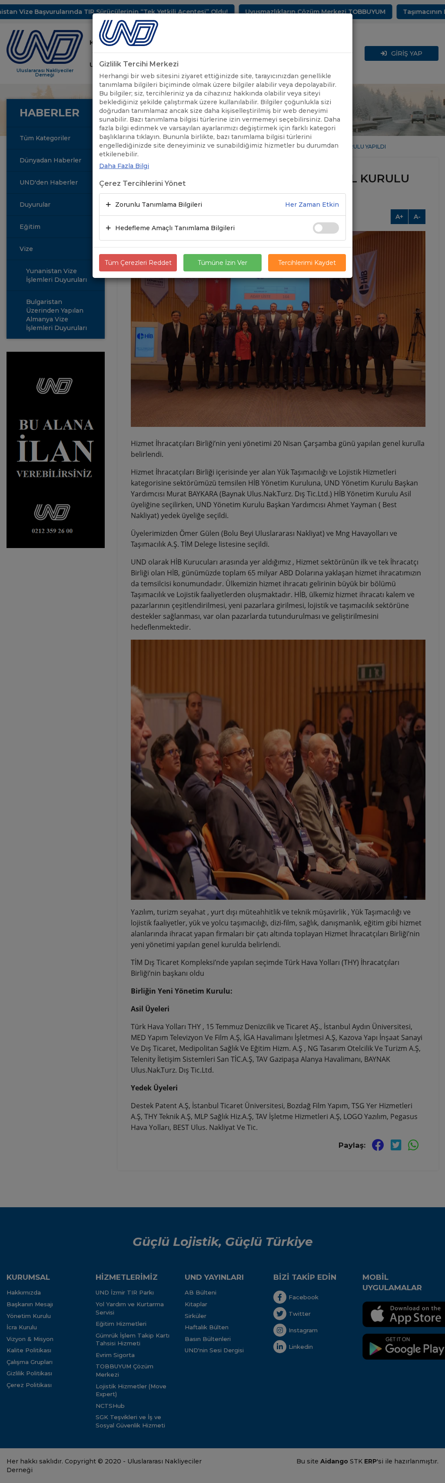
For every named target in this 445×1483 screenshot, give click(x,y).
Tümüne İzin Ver (222, 263)
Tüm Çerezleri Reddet (138, 263)
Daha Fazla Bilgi (124, 166)
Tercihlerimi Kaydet (307, 263)
